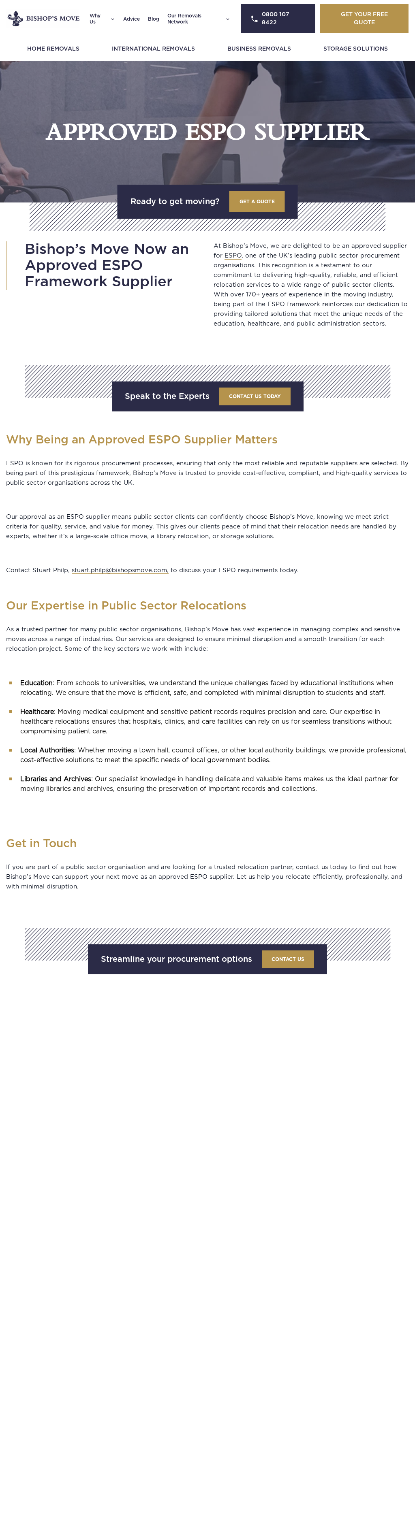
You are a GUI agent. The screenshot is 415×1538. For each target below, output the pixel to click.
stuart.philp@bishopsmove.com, (120, 570)
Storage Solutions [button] (355, 49)
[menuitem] (53, 49)
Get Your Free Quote (364, 19)
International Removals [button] (153, 49)
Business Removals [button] (259, 49)
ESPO (233, 256)
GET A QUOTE (257, 201)
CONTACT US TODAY (255, 396)
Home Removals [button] (53, 49)
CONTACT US (288, 959)
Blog (153, 19)
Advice (131, 19)
